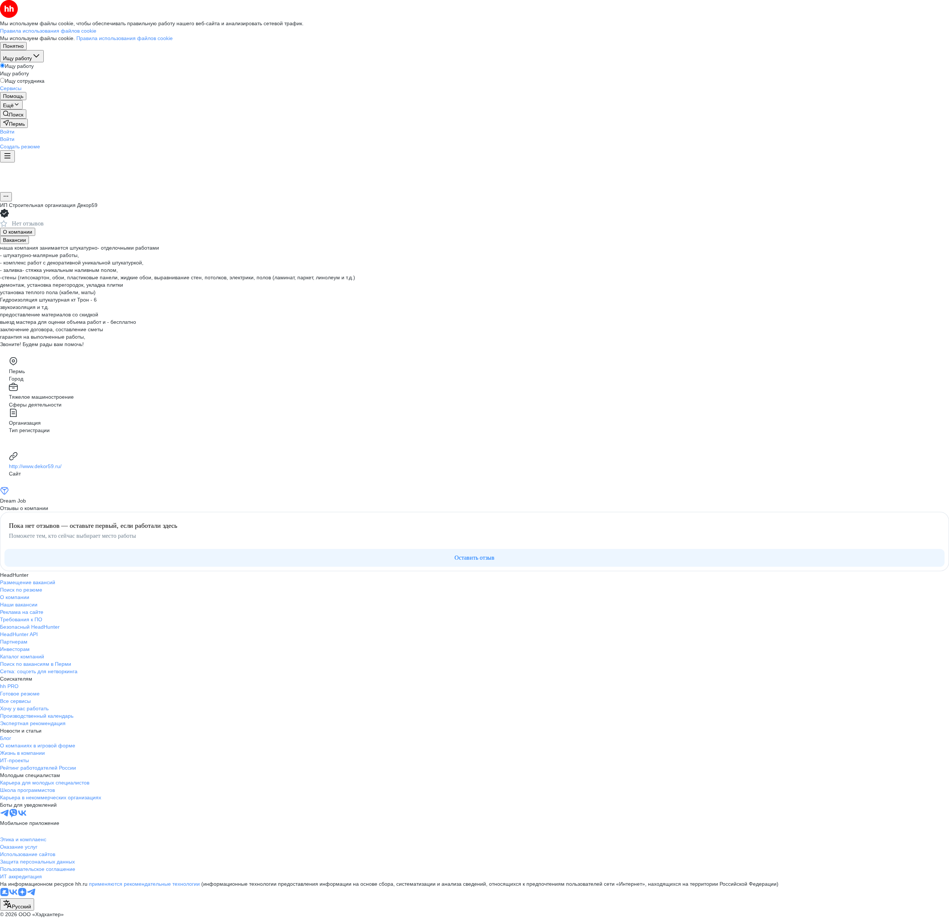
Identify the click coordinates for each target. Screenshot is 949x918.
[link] (13, 114)
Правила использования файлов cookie (124, 38)
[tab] (17, 232)
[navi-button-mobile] (7, 156)
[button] (7, 132)
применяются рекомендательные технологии (144, 884)
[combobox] (17, 904)
